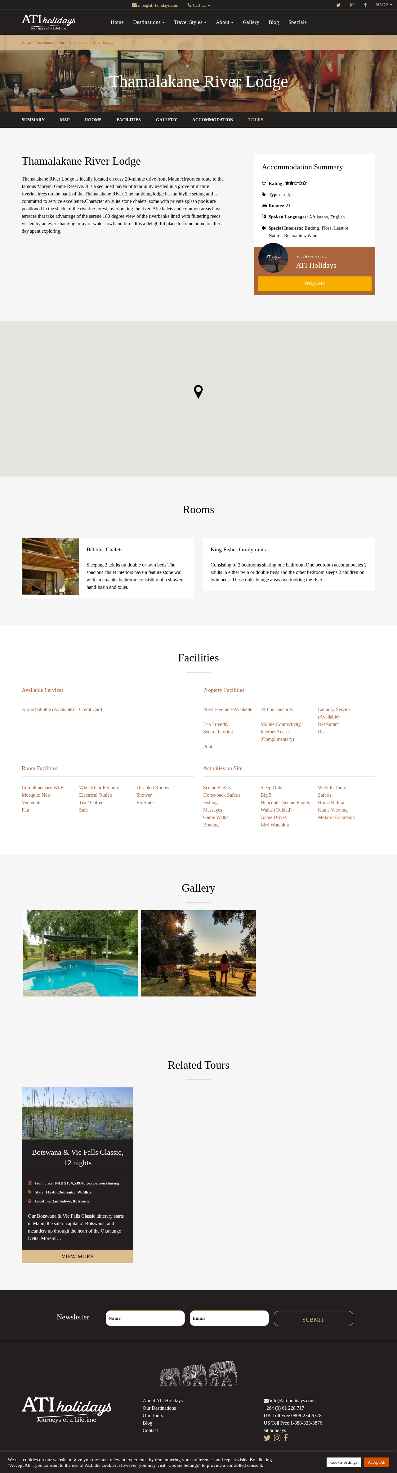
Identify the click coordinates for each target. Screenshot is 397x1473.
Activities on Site (222, 768)
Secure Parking (218, 731)
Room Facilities (39, 768)
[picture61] (198, 953)
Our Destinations (159, 1408)
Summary (33, 120)
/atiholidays (275, 1430)
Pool (207, 746)
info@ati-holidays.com (157, 5)
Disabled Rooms (152, 787)
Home (117, 22)
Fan (25, 810)
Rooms (93, 120)
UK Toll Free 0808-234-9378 (293, 1415)
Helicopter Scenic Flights (285, 802)
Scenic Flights (217, 787)
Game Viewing (333, 810)
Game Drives (274, 817)
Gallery (251, 22)
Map (65, 120)
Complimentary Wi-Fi (43, 787)
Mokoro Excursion (336, 817)
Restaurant (328, 724)
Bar (321, 731)
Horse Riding (331, 802)
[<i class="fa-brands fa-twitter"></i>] (339, 5)
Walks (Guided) (276, 810)
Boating (211, 824)
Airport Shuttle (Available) (48, 709)
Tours (255, 120)
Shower (144, 795)
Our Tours (153, 1415)
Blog (274, 22)
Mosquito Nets (36, 795)
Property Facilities (223, 690)
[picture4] (80, 953)
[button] (198, 392)
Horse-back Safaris (221, 795)
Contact (150, 1430)
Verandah (31, 802)
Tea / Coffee (91, 802)
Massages (212, 810)
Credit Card (90, 709)
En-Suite (145, 802)
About (223, 22)
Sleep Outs (271, 787)
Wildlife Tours (332, 787)
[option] (77, 1175)
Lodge (287, 194)
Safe (83, 810)
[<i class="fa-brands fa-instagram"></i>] (352, 5)
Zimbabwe (61, 1201)
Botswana (81, 1201)
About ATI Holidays (163, 1400)
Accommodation (50, 42)
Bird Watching (275, 824)
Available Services (43, 690)
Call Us (199, 5)
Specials (297, 22)
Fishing (210, 802)
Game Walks (215, 817)
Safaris (324, 795)
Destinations (147, 22)
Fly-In (51, 1192)
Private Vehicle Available (227, 709)
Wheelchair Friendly (99, 787)
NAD (380, 4)
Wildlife (84, 1192)
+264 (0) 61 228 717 (284, 1408)
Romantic (66, 1192)
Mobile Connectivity (281, 724)
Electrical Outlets (96, 795)
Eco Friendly (216, 724)
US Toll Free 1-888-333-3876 (293, 1423)
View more (77, 1256)
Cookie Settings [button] (343, 1462)
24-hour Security (277, 709)
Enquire (314, 283)
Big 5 (266, 795)
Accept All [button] (377, 1462)
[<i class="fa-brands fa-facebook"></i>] (365, 5)
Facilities (129, 120)
